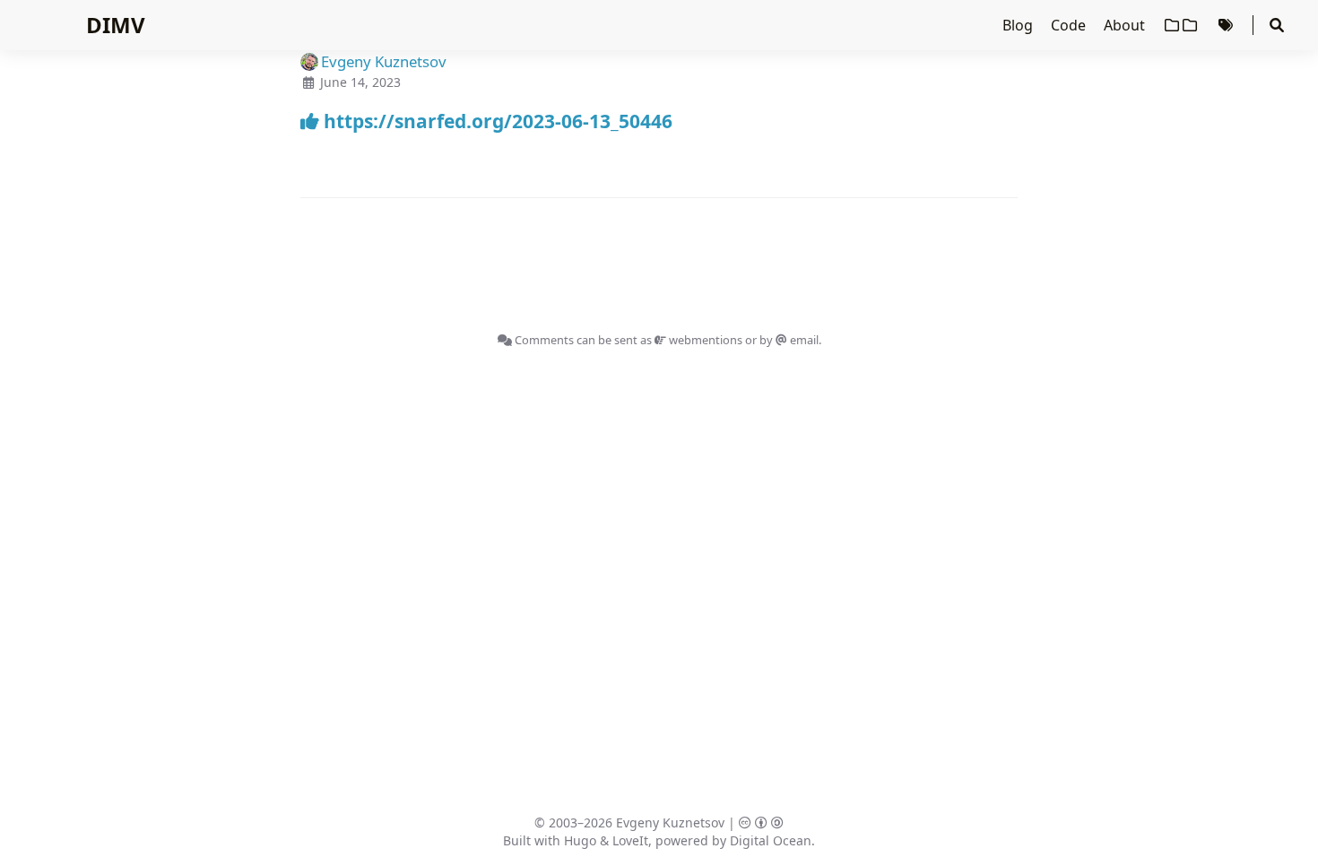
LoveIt (630, 840)
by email (789, 340)
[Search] (1277, 25)
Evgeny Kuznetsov (670, 822)
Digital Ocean (770, 840)
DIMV (115, 24)
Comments (543, 340)
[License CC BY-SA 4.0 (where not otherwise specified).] (761, 822)
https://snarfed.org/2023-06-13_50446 (495, 121)
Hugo (580, 840)
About (1126, 25)
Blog (1019, 25)
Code (1070, 25)
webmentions (704, 340)
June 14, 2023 (360, 82)
